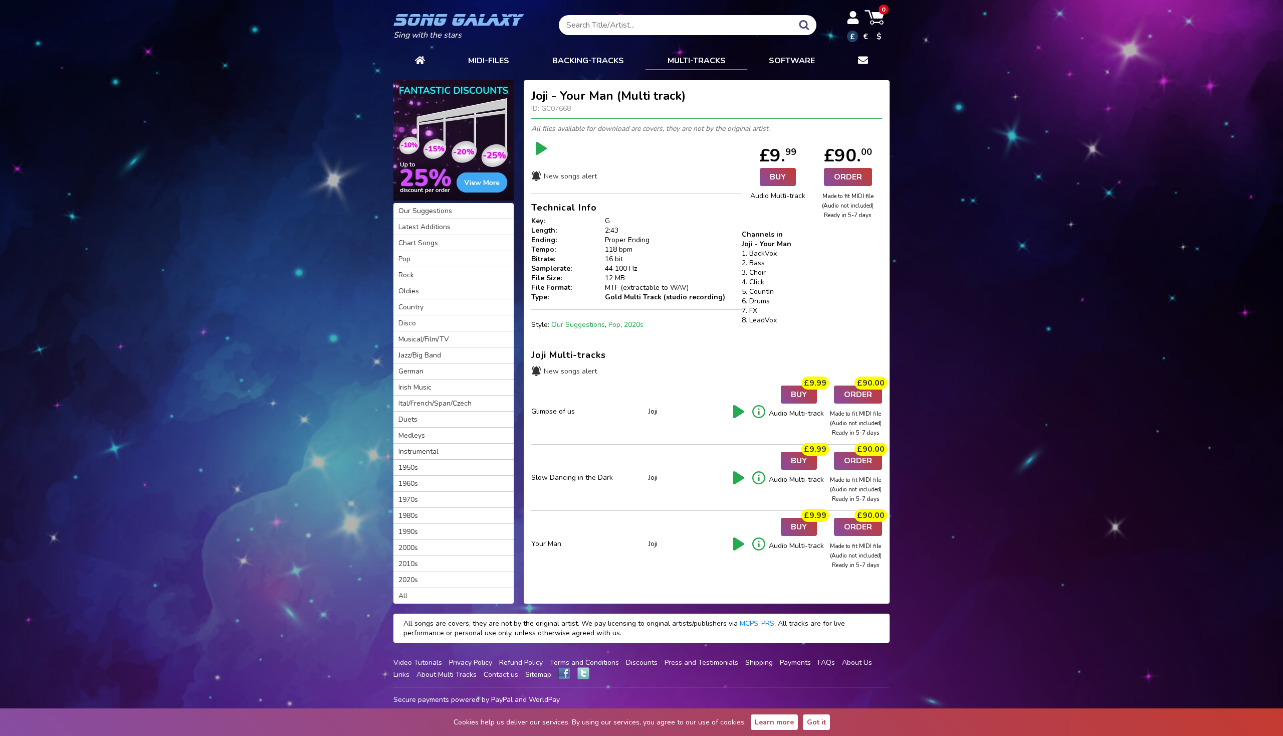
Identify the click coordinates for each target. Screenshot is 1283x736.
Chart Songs (418, 243)
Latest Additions (424, 227)
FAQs (826, 662)
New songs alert (570, 176)
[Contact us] (863, 61)
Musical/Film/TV (423, 339)
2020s (634, 324)
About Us (857, 662)
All (402, 596)
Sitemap (538, 674)
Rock (406, 275)
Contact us (501, 674)
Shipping (759, 662)
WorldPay (544, 699)
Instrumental (418, 451)
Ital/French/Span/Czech (435, 403)
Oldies (408, 291)
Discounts (642, 662)
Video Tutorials (417, 662)
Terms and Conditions (584, 662)
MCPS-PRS (757, 623)
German (410, 371)
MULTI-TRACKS (697, 60)
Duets (407, 419)
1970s (408, 499)
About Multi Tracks (446, 674)
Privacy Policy (470, 662)
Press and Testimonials (701, 662)
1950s (408, 467)
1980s (408, 515)
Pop (614, 324)
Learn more (774, 722)
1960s (408, 483)
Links (401, 674)
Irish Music (415, 387)
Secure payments (421, 699)
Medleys (411, 435)
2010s (408, 564)
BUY (778, 176)
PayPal (502, 699)
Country (410, 307)
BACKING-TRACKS (588, 60)
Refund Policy (521, 662)
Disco (407, 323)
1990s (408, 531)
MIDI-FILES (488, 60)
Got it (816, 722)
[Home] (420, 61)
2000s (408, 548)
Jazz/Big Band (419, 355)
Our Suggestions (578, 324)
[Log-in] (853, 18)
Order (848, 176)
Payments (795, 662)
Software (792, 60)
